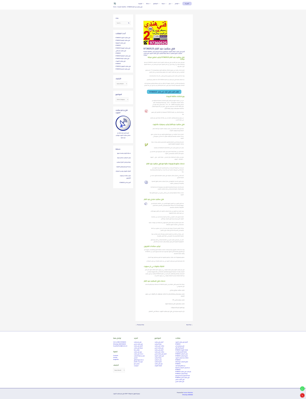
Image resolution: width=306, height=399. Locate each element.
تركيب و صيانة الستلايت (139, 356)
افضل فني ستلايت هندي (161, 354)
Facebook (115, 355)
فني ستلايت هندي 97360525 (182, 377)
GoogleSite (116, 359)
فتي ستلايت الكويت (154, 53)
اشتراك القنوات (172, 51)
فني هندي (146, 53)
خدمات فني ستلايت (138, 354)
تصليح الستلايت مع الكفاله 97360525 (181, 363)
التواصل (176, 3)
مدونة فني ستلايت (138, 348)
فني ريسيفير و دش (179, 346)
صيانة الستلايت (162, 53)
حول (170, 3)
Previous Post (140, 325)
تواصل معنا (136, 350)
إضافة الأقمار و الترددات (181, 352)
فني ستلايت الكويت (159, 356)
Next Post (189, 325)
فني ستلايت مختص (179, 379)
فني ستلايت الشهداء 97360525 (121, 62)
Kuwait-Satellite (147, 51)
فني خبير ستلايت (137, 342)
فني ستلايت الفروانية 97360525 (121, 44)
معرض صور (137, 364)
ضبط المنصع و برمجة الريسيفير (182, 375)
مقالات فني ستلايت (159, 346)
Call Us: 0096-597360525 (119, 342)
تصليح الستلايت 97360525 (181, 356)
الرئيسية (140, 3)
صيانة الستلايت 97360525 (181, 373)
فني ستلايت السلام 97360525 (123, 69)
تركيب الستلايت (158, 360)
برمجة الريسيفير (159, 51)
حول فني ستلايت (138, 352)
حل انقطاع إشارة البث (180, 366)
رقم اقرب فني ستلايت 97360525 (183, 371)
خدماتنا (147, 3)
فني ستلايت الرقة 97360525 (122, 58)
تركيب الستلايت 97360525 (181, 354)
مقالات (145, 55)
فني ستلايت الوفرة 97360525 (123, 40)
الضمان (135, 358)
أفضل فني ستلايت (180, 51)
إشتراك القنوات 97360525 (181, 350)
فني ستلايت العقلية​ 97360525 (123, 56)
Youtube (115, 357)
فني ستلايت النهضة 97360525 (123, 48)
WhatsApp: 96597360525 (119, 344)
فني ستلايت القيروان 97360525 (123, 66)
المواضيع (155, 3)
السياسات (136, 366)
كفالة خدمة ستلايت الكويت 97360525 (181, 359)
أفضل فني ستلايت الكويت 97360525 (181, 343)
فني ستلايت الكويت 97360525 (123, 37)
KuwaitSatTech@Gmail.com (120, 346)
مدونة (163, 3)
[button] (187, 3)
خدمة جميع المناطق (139, 360)
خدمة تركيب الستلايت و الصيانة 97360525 (182, 369)
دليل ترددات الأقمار (138, 362)
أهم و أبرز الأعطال (179, 348)
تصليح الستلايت (174, 53)
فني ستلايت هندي (138, 344)
